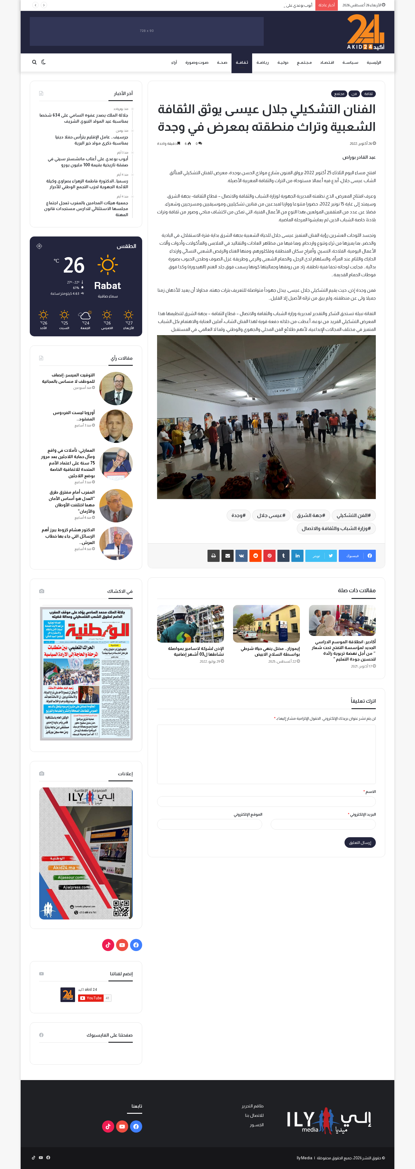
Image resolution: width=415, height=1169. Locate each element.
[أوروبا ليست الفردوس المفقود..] (116, 426)
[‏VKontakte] (241, 556)
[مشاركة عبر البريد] (227, 556)
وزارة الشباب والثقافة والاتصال (335, 528)
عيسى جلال (269, 515)
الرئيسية (374, 62)
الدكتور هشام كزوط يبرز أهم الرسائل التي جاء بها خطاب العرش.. (68, 536)
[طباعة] (214, 556)
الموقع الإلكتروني (248, 814)
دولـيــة (282, 62)
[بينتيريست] (269, 556)
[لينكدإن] (297, 556)
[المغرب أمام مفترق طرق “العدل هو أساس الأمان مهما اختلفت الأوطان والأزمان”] (116, 505)
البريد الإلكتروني (362, 814)
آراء (174, 62)
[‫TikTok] (108, 945)
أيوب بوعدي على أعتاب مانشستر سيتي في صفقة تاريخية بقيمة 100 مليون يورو (250, 5)
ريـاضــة (262, 62)
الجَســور (257, 1125)
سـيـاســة (350, 62)
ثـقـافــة (242, 62)
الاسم (369, 791)
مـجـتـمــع (304, 62)
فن (354, 94)
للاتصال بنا (254, 1115)
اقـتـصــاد (327, 62)
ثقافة (368, 94)
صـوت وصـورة (196, 62)
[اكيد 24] (365, 32)
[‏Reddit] (255, 556)
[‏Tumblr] (283, 556)
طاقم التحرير (253, 1106)
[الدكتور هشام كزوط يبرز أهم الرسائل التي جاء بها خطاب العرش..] (116, 543)
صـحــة (222, 62)
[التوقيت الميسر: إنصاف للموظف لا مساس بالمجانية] (116, 388)
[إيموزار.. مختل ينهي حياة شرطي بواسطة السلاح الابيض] (266, 624)
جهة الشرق (309, 515)
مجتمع (339, 94)
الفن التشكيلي (352, 515)
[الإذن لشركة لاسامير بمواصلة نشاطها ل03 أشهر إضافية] (190, 624)
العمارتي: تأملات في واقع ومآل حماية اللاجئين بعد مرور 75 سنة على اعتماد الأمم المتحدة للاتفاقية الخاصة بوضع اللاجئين (68, 463)
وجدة (237, 515)
